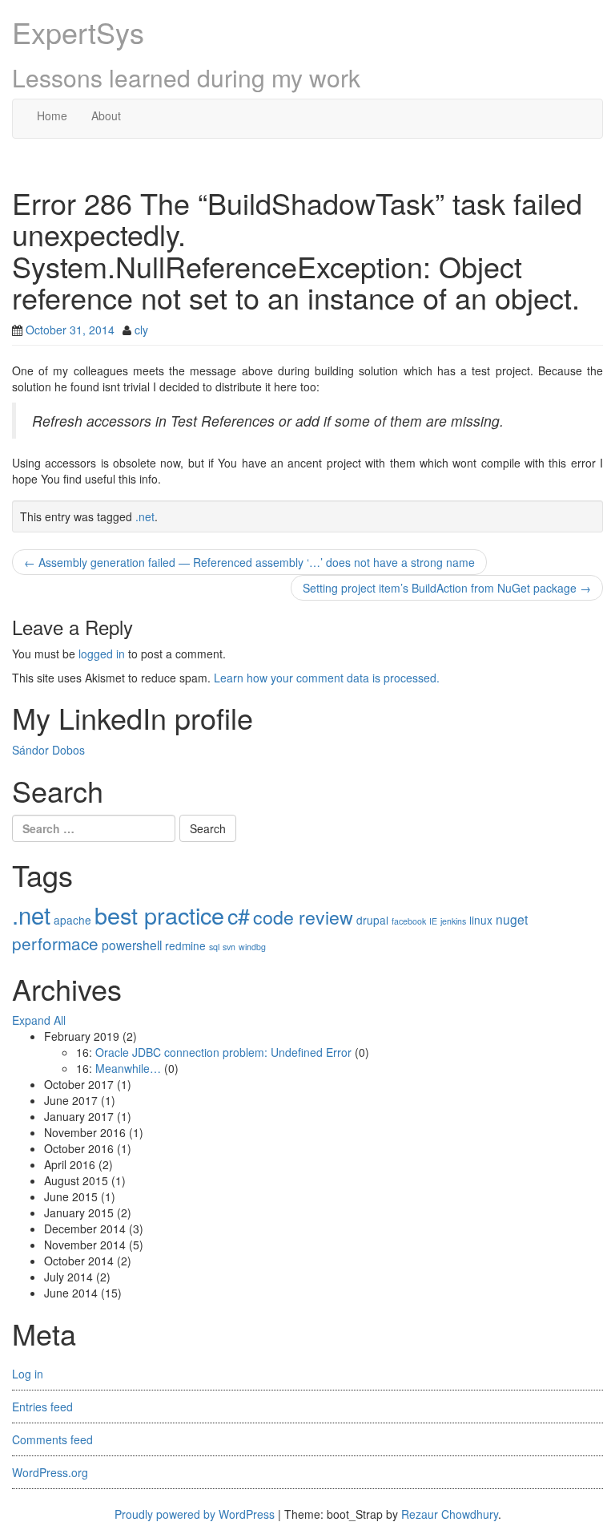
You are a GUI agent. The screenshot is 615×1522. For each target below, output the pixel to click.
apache (72, 920)
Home (52, 115)
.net (145, 516)
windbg (252, 947)
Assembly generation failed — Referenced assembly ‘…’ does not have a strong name (249, 562)
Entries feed (42, 1407)
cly (141, 330)
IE (433, 921)
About (106, 115)
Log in (27, 1374)
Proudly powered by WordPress (195, 1514)
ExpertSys (78, 31)
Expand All (39, 1020)
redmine (185, 945)
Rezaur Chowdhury (449, 1514)
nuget (512, 919)
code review (303, 916)
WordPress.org (50, 1472)
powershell (132, 944)
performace (55, 943)
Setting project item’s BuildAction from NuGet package (447, 588)
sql (214, 947)
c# (238, 915)
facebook (409, 921)
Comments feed (52, 1439)
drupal (372, 920)
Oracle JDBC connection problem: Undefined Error (223, 1052)
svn (229, 947)
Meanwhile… (128, 1068)
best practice (159, 914)
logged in (101, 654)
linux (480, 920)
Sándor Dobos (48, 750)
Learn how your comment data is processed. (327, 678)
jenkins (453, 921)
